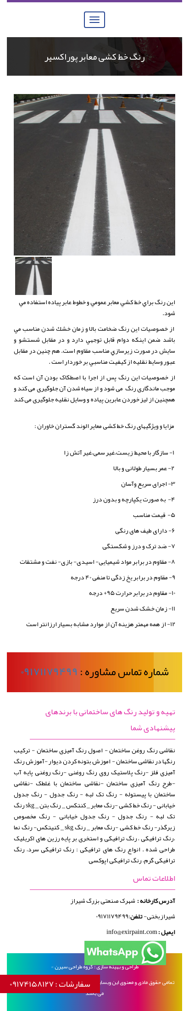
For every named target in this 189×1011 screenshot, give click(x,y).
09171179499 (49, 672)
